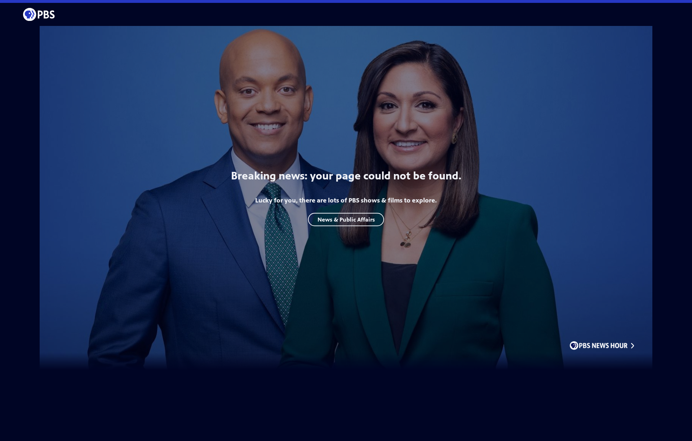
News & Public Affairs (346, 219)
